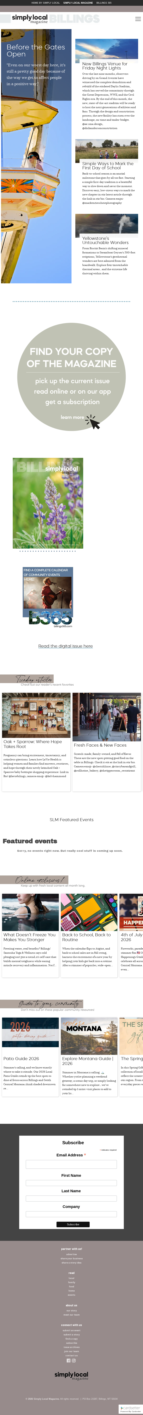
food (71, 1286)
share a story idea (71, 1262)
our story (71, 1310)
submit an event (71, 1330)
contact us (71, 1355)
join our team (71, 1351)
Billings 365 (103, 3)
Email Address (71, 1155)
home (72, 1290)
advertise (71, 1254)
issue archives (72, 1347)
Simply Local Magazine (78, 3)
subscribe (71, 1343)
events (71, 1295)
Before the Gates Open (36, 50)
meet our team (71, 1314)
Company (71, 1206)
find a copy (71, 1339)
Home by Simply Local (46, 3)
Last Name (71, 1191)
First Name (71, 1175)
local (71, 1278)
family (71, 1282)
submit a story (71, 1334)
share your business (72, 1258)
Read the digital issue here (65, 646)
